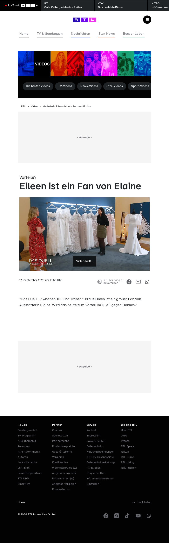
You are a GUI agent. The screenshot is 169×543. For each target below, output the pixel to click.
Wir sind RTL (129, 425)
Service (91, 425)
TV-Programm (26, 435)
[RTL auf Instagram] (116, 515)
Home (21, 502)
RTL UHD (23, 478)
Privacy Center (96, 441)
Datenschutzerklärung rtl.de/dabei (101, 465)
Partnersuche (60, 441)
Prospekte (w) (61, 489)
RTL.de (22, 425)
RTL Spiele (127, 446)
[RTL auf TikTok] (127, 515)
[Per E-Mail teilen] (138, 281)
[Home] (84, 20)
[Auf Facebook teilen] (129, 281)
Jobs (124, 435)
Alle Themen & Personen (27, 444)
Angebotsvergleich (64, 473)
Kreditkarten (60, 462)
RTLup (125, 452)
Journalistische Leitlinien (27, 465)
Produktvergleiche (63, 446)
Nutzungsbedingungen (100, 452)
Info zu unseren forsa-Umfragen (100, 481)
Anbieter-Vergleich (64, 484)
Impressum (93, 435)
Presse (125, 441)
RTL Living (127, 462)
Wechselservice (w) (64, 468)
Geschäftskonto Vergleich (62, 455)
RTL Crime (127, 457)
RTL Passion (128, 468)
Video (34, 106)
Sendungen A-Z (27, 430)
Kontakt (91, 430)
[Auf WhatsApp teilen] (147, 281)
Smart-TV (24, 484)
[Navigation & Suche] (147, 19)
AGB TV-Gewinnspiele (100, 457)
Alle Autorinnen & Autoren (29, 455)
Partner (57, 425)
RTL (23, 106)
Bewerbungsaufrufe (30, 473)
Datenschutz (94, 446)
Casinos (57, 430)
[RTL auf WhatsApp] (148, 515)
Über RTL (127, 430)
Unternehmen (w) (63, 478)
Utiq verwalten (96, 473)
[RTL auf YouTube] (138, 515)
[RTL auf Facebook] (105, 515)
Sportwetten (60, 435)
